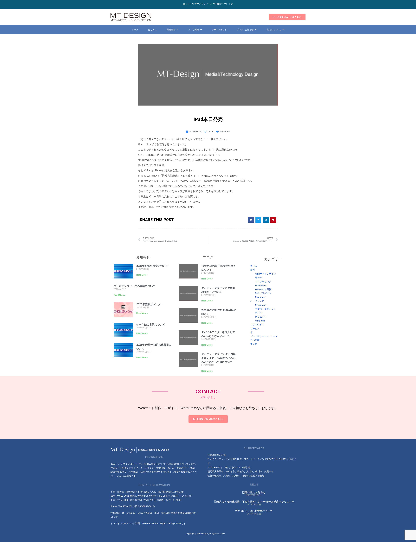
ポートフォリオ (219, 29)
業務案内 (171, 29)
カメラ (258, 312)
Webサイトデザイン (265, 273)
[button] (251, 220)
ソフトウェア (257, 324)
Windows (260, 320)
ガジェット (260, 316)
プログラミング (263, 281)
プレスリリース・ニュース (264, 336)
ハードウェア (257, 301)
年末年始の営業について (150, 324)
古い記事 (254, 340)
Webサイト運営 (263, 289)
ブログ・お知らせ (245, 29)
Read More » (142, 275)
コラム (253, 265)
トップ (135, 29)
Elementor (260, 297)
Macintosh (225, 131)
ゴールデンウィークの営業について (134, 286)
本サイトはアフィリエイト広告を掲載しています (208, 4)
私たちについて (273, 29)
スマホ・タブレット (265, 308)
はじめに (152, 29)
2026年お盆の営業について (152, 265)
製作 (252, 269)
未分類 (253, 344)
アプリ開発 (193, 29)
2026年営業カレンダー (149, 304)
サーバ (258, 277)
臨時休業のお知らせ (254, 492)
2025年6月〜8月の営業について (254, 511)
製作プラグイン (263, 293)
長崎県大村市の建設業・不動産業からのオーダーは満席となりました (254, 501)
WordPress (260, 285)
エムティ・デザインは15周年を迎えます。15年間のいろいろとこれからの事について (218, 358)
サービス (254, 328)
